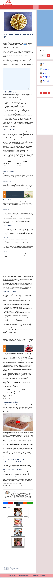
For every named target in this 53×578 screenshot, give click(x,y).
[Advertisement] (16, 79)
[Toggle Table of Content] (28, 89)
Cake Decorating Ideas (7, 567)
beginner (24, 44)
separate (30, 375)
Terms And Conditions (33, 575)
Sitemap (43, 575)
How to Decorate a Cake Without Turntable (11, 568)
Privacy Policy (25, 575)
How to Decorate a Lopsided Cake (9, 569)
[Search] (48, 55)
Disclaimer (39, 575)
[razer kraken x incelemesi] (26, 577)
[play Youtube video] (18, 422)
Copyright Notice (19, 575)
